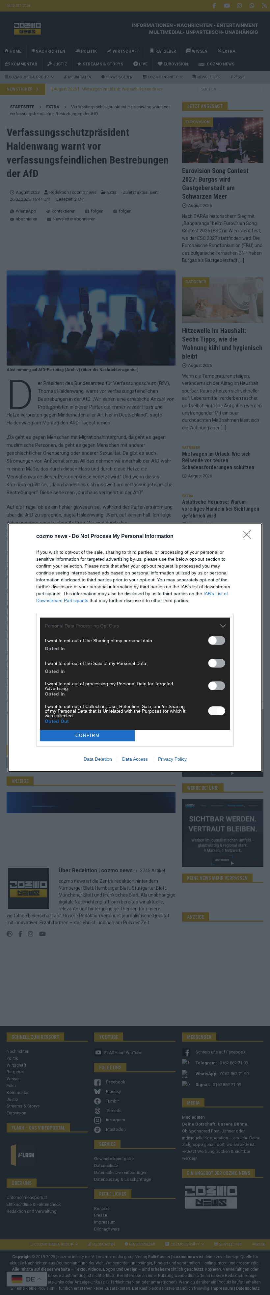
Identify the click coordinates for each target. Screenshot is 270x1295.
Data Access (135, 759)
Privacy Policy (172, 759)
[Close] (249, 536)
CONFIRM (87, 735)
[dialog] (135, 648)
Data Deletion (98, 759)
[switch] (216, 640)
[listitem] (135, 625)
